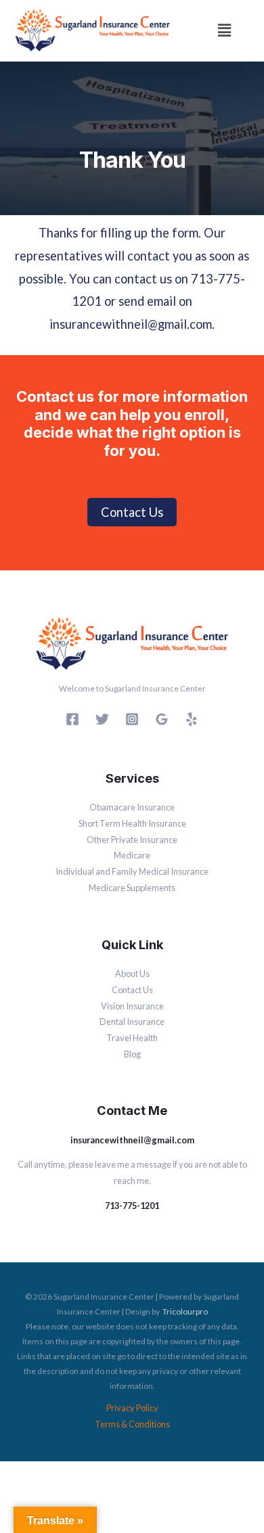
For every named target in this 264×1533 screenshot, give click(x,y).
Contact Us (132, 989)
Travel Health (132, 1037)
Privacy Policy (132, 1407)
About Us (132, 973)
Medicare (132, 855)
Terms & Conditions (132, 1424)
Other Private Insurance (132, 839)
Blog (132, 1054)
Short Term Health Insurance (132, 823)
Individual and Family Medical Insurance (132, 871)
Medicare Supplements (132, 887)
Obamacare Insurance (132, 807)
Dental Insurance (132, 1021)
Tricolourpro (185, 1311)
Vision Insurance (132, 1006)
